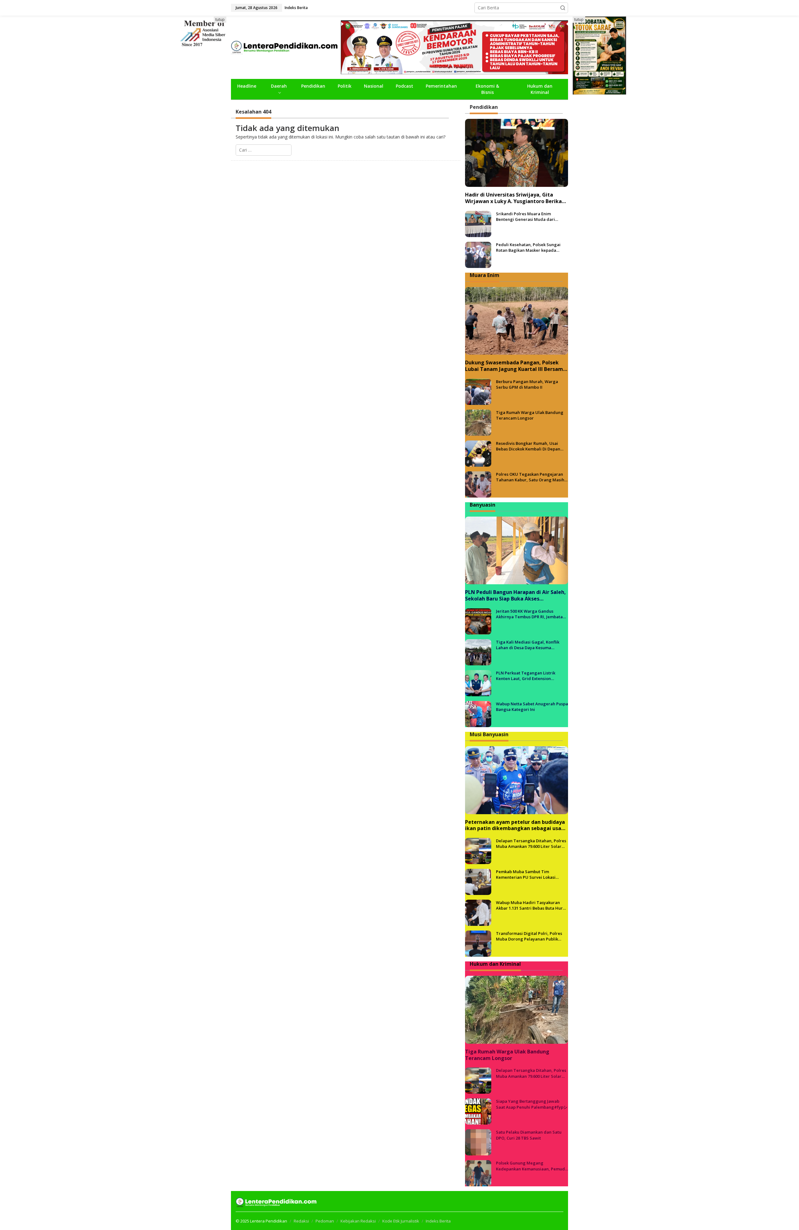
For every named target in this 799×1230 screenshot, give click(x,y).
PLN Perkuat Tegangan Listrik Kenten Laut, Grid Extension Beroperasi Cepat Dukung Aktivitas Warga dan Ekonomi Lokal (530, 675)
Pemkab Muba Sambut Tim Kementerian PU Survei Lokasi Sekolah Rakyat (526, 874)
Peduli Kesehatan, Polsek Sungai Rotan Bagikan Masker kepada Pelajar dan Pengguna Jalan (528, 247)
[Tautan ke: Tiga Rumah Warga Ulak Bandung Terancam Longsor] (478, 422)
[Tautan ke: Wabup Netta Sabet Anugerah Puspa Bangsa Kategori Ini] (478, 714)
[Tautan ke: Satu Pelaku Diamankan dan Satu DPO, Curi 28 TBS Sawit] (478, 1142)
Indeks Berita (438, 1221)
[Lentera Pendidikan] (286, 47)
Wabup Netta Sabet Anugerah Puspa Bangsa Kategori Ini (532, 706)
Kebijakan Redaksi (358, 1221)
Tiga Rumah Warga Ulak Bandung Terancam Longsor (529, 415)
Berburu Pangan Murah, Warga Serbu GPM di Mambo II (527, 384)
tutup (220, 19)
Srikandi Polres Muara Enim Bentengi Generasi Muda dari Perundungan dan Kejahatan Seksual (525, 216)
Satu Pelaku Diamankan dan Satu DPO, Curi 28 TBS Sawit (528, 1134)
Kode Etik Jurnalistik (400, 1221)
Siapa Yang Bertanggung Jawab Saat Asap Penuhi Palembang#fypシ (531, 1104)
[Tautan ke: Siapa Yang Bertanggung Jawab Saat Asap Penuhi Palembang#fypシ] (478, 1111)
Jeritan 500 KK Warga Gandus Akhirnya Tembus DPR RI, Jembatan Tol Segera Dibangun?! (530, 614)
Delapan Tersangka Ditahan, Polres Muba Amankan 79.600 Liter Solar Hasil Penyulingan (531, 843)
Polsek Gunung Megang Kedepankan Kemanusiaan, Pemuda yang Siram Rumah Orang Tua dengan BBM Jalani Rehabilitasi (531, 1165)
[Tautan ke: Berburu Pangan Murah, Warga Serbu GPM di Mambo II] (478, 391)
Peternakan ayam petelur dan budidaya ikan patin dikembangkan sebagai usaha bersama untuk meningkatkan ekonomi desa (516, 825)
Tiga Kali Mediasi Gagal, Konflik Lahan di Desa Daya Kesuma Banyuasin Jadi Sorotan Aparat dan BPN (530, 644)
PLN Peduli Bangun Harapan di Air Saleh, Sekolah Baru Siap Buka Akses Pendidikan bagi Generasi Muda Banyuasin (515, 595)
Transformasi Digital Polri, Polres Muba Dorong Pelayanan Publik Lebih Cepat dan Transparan (529, 936)
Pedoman (325, 1221)
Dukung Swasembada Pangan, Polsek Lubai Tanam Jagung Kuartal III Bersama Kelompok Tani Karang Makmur (515, 365)
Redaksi (301, 1221)
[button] (562, 7)
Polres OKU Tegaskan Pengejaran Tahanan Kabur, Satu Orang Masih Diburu (530, 477)
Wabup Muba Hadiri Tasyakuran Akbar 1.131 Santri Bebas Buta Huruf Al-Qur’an (531, 905)
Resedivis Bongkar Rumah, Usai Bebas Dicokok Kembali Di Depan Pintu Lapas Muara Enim (528, 446)
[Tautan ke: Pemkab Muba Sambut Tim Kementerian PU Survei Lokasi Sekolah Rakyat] (478, 881)
